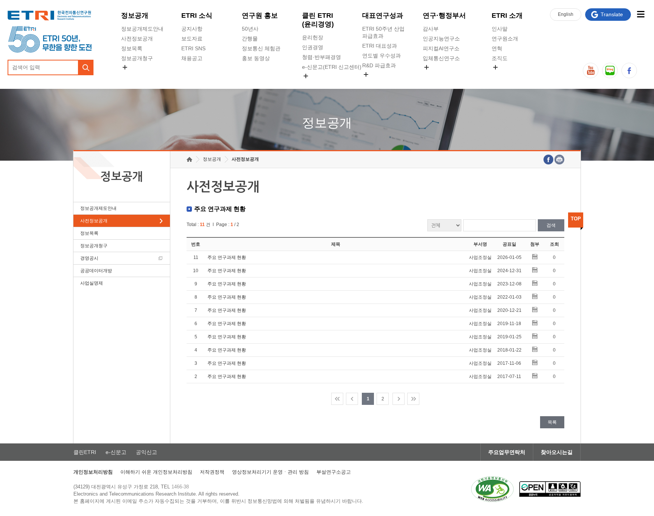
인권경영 (312, 47)
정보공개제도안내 (142, 29)
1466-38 (180, 487)
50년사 (250, 29)
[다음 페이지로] (398, 399)
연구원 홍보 (260, 15)
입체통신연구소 (441, 58)
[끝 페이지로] (413, 399)
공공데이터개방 (96, 270)
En (565, 14)
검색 (551, 225)
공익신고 (312, 85)
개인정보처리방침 (93, 472)
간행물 (250, 39)
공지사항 (191, 29)
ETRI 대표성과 (379, 46)
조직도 (500, 58)
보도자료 (191, 39)
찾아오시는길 (557, 452)
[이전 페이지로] (352, 399)
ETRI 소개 (507, 15)
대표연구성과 (382, 15)
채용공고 (191, 58)
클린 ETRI (318, 20)
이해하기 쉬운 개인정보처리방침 (156, 472)
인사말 (500, 29)
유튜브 (590, 70)
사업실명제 (91, 283)
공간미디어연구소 (444, 76)
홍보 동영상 (256, 58)
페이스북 (629, 70)
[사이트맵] (640, 14)
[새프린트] (559, 159)
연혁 (497, 48)
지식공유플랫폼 (380, 83)
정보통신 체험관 (261, 48)
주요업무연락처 (506, 452)
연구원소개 (505, 39)
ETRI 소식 (196, 15)
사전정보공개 (137, 39)
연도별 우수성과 (381, 56)
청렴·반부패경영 (321, 57)
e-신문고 (116, 452)
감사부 (431, 29)
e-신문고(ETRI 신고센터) (331, 67)
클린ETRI (84, 452)
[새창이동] (492, 489)
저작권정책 (212, 472)
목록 (552, 422)
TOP (576, 219)
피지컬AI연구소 (441, 48)
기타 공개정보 (508, 76)
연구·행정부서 (444, 15)
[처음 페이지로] (337, 399)
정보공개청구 (137, 58)
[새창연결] (548, 159)
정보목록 (131, 48)
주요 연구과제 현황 (226, 257)
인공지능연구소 (441, 39)
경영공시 (131, 76)
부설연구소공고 (333, 472)
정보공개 (134, 15)
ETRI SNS (193, 48)
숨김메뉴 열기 (125, 67)
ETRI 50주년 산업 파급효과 (383, 32)
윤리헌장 (312, 37)
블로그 (610, 70)
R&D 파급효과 (379, 65)
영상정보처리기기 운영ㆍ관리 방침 (270, 472)
